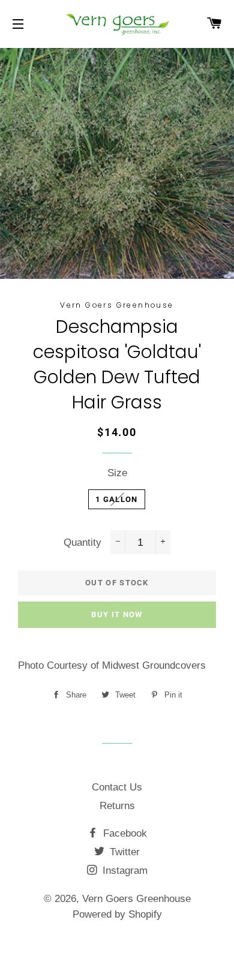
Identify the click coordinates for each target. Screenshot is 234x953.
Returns (117, 805)
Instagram (124, 870)
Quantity (82, 542)
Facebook (123, 833)
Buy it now (116, 614)
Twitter (123, 852)
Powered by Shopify (117, 914)
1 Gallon (116, 499)
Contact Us (117, 787)
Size (117, 473)
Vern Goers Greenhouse (136, 898)
